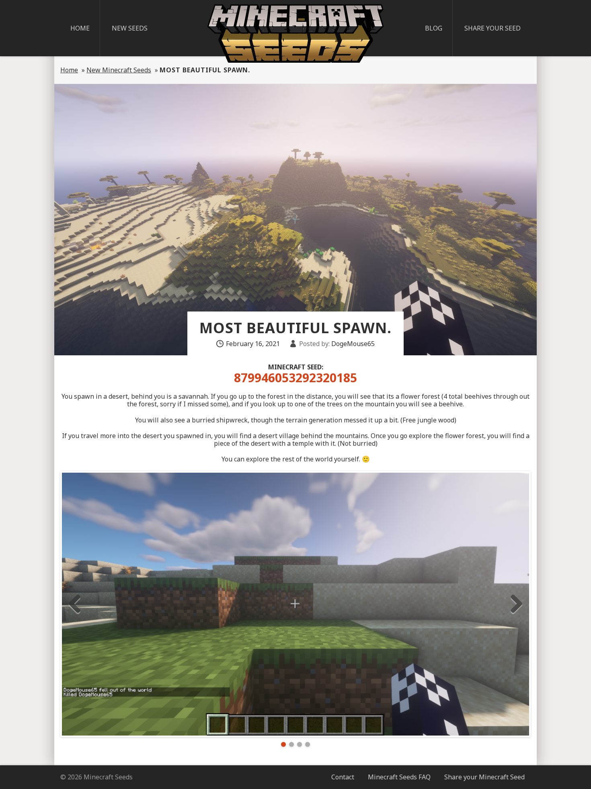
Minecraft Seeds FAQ (399, 777)
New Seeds (130, 28)
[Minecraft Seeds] (295, 33)
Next (516, 604)
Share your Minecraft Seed (484, 777)
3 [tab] (299, 744)
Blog (433, 28)
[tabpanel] (295, 604)
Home (80, 28)
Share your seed (492, 28)
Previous (74, 604)
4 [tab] (307, 744)
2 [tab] (291, 744)
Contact (342, 777)
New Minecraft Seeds (118, 70)
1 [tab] (283, 744)
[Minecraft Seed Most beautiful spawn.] (295, 604)
